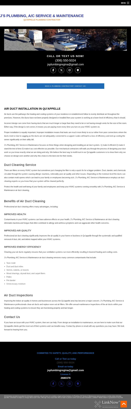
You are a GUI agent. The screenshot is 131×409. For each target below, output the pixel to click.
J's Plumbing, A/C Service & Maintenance (42, 16)
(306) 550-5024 (65, 60)
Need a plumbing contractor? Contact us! (65, 86)
